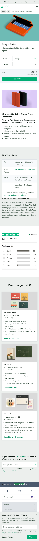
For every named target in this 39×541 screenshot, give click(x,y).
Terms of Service (12, 471)
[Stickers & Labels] (19, 402)
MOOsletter (20, 456)
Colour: (4, 59)
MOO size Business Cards (25, 170)
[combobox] (24, 58)
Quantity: (5, 64)
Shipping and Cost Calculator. (15, 195)
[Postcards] (19, 353)
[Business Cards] (19, 301)
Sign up (32, 537)
